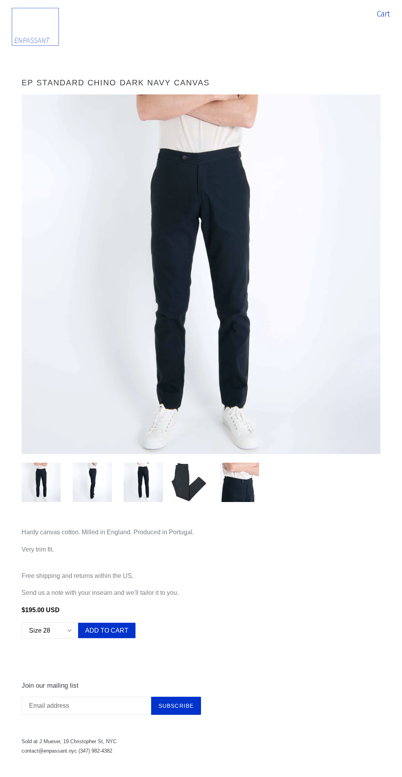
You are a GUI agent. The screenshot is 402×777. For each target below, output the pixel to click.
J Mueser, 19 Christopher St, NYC (78, 741)
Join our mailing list (50, 685)
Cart (383, 13)
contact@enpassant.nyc (49, 751)
